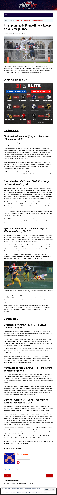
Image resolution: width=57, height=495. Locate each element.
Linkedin (13, 469)
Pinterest (17, 469)
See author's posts (24, 458)
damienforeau (8, 33)
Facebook (5, 469)
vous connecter (14, 483)
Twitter (9, 469)
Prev (8, 476)
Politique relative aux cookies (42, 492)
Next (49, 476)
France (25, 33)
